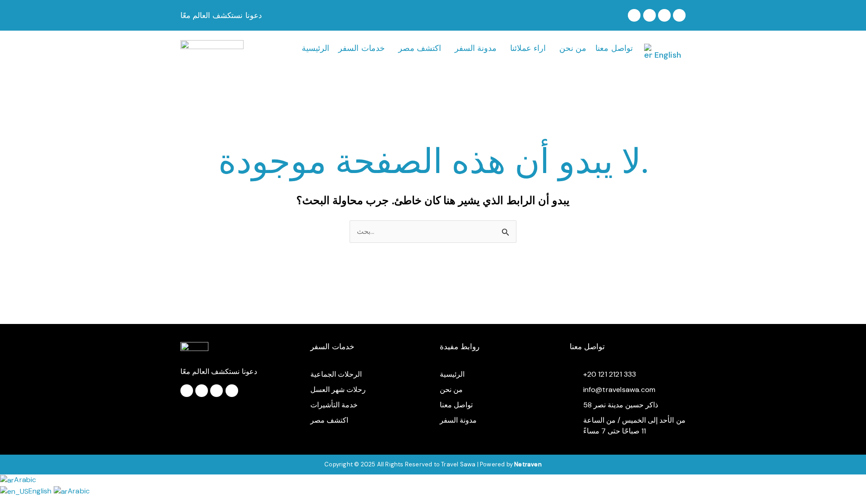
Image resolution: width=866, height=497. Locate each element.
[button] (363, 48)
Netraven (528, 464)
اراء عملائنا (528, 48)
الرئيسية (315, 48)
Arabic (25, 479)
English (41, 491)
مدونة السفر (476, 48)
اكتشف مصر (419, 48)
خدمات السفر (361, 48)
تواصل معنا (613, 48)
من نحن (572, 48)
